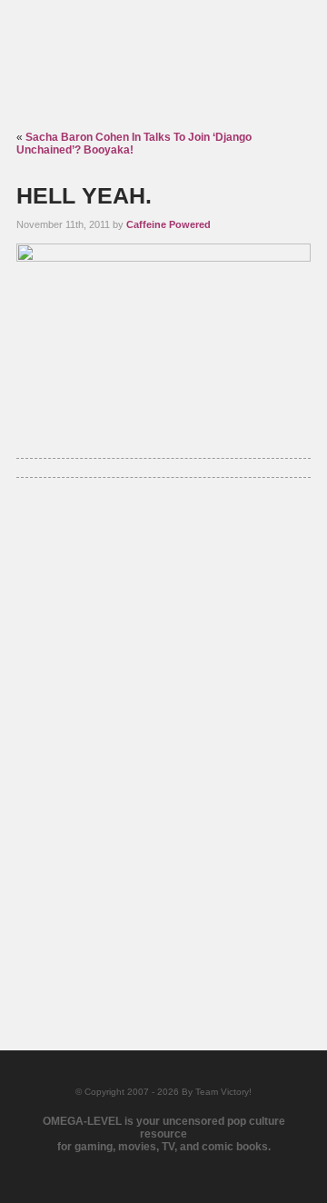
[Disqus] (163, 742)
